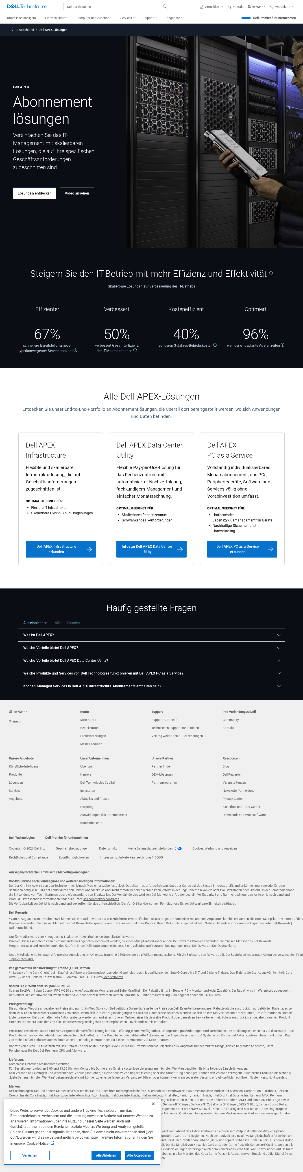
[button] (212, 6)
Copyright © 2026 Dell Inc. (27, 848)
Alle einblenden (35, 623)
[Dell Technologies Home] (27, 6)
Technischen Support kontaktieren (175, 728)
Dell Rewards (232, 774)
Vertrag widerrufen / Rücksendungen (177, 736)
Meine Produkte (91, 744)
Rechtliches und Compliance (28, 857)
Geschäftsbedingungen (72, 848)
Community (231, 720)
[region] (151, 656)
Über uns (86, 766)
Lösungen (16, 782)
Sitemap (14, 721)
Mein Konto (88, 720)
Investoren (87, 790)
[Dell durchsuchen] (165, 6)
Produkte (15, 774)
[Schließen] (153, 1104)
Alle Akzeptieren (139, 1155)
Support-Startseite (164, 720)
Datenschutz (108, 848)
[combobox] (116, 6)
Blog (226, 766)
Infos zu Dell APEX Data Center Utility (147, 549)
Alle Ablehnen (106, 1155)
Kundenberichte (91, 823)
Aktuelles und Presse (94, 798)
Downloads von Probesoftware (244, 815)
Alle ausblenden (67, 623)
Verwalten (29, 1155)
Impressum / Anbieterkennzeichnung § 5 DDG (131, 857)
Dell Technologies (22, 837)
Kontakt (228, 728)
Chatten (163, 1040)
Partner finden (162, 766)
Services (14, 790)
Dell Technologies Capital (97, 782)
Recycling (87, 807)
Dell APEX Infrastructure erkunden (56, 549)
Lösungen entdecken (35, 193)
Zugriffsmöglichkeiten (74, 857)
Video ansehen (77, 193)
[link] (236, 6)
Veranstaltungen (234, 782)
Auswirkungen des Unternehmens (103, 815)
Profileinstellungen (93, 736)
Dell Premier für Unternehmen (274, 18)
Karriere (85, 774)
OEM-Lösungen (162, 774)
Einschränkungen (235, 1068)
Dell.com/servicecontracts (101, 899)
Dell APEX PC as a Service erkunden (237, 549)
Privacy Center (233, 798)
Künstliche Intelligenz (23, 766)
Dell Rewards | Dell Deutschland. (214, 945)
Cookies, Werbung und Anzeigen (214, 848)
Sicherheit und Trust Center (241, 807)
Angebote (15, 798)
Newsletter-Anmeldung (239, 790)
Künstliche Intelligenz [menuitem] (22, 18)
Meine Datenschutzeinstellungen (150, 848)
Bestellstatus (89, 728)
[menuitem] (56, 18)
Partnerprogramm (164, 782)
